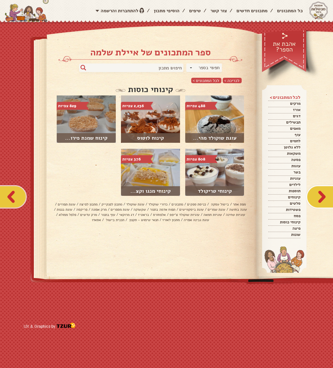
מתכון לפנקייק (111, 204)
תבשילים (293, 122)
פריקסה (81, 209)
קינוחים (294, 197)
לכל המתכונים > (206, 80)
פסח (297, 215)
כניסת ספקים (196, 204)
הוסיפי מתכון (167, 11)
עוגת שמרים (216, 209)
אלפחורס (159, 214)
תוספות (294, 190)
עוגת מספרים (120, 209)
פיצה (296, 228)
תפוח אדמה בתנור (162, 209)
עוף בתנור (108, 214)
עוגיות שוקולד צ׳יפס (185, 214)
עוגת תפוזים (66, 204)
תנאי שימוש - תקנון (143, 219)
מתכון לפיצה (88, 204)
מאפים (295, 128)
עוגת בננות (64, 209)
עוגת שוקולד (135, 204)
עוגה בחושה (238, 209)
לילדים (294, 184)
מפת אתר (239, 204)
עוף (297, 134)
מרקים (295, 103)
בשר (296, 172)
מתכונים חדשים (251, 11)
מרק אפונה (99, 209)
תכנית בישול (114, 219)
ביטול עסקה (219, 204)
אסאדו (96, 219)
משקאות (293, 153)
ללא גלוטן (292, 147)
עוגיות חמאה (212, 214)
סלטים (295, 203)
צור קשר (218, 11)
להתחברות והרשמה (119, 11)
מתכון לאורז (171, 219)
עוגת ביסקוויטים (191, 209)
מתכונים (177, 204)
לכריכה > (231, 80)
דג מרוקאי (126, 214)
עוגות (295, 166)
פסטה (295, 159)
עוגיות (295, 178)
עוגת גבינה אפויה (196, 219)
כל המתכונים (290, 11)
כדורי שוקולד (158, 204)
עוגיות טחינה (235, 214)
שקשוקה (139, 209)
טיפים (195, 11)
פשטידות (293, 209)
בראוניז (143, 214)
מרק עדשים (88, 214)
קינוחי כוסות (290, 222)
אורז (296, 109)
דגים (296, 116)
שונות (295, 234)
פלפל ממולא (67, 214)
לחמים (295, 141)
